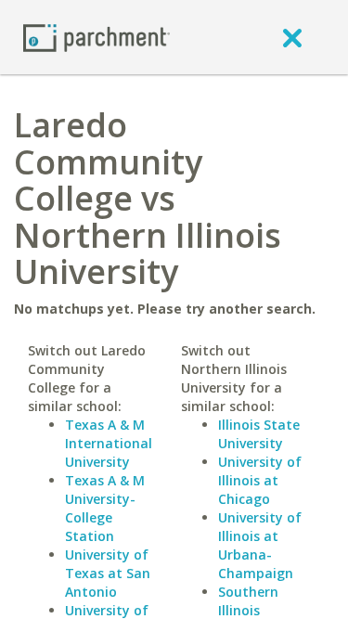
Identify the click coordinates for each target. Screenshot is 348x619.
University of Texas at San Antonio (107, 573)
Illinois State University (259, 434)
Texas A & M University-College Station (105, 508)
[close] (292, 37)
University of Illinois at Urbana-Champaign (260, 545)
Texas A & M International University (108, 443)
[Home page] (96, 36)
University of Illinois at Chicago (260, 480)
